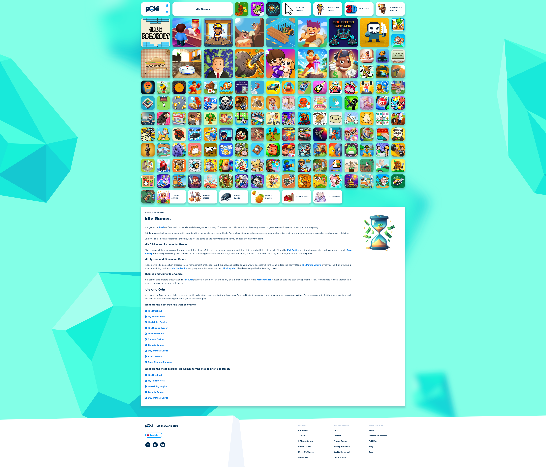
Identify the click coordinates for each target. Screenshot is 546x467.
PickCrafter (293, 250)
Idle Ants (188, 280)
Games (148, 212)
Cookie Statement (342, 452)
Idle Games (159, 212)
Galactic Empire (156, 345)
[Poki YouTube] (162, 444)
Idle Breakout (155, 311)
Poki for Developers (378, 436)
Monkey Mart (229, 268)
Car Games (303, 430)
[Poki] (152, 9)
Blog (371, 447)
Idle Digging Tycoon (158, 328)
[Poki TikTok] (147, 444)
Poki (161, 227)
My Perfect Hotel (156, 316)
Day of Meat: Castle (158, 351)
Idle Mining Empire (311, 265)
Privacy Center (340, 441)
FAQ (336, 430)
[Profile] (167, 5)
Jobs (371, 452)
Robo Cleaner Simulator (160, 362)
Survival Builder (156, 339)
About (371, 430)
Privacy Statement (342, 447)
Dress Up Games (306, 452)
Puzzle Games (304, 447)
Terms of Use (340, 457)
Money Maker (264, 280)
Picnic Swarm (155, 356)
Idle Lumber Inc (179, 268)
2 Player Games (305, 441)
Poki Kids (373, 441)
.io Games (303, 436)
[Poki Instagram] (155, 444)
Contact (337, 436)
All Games (303, 457)
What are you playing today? (167, 12)
